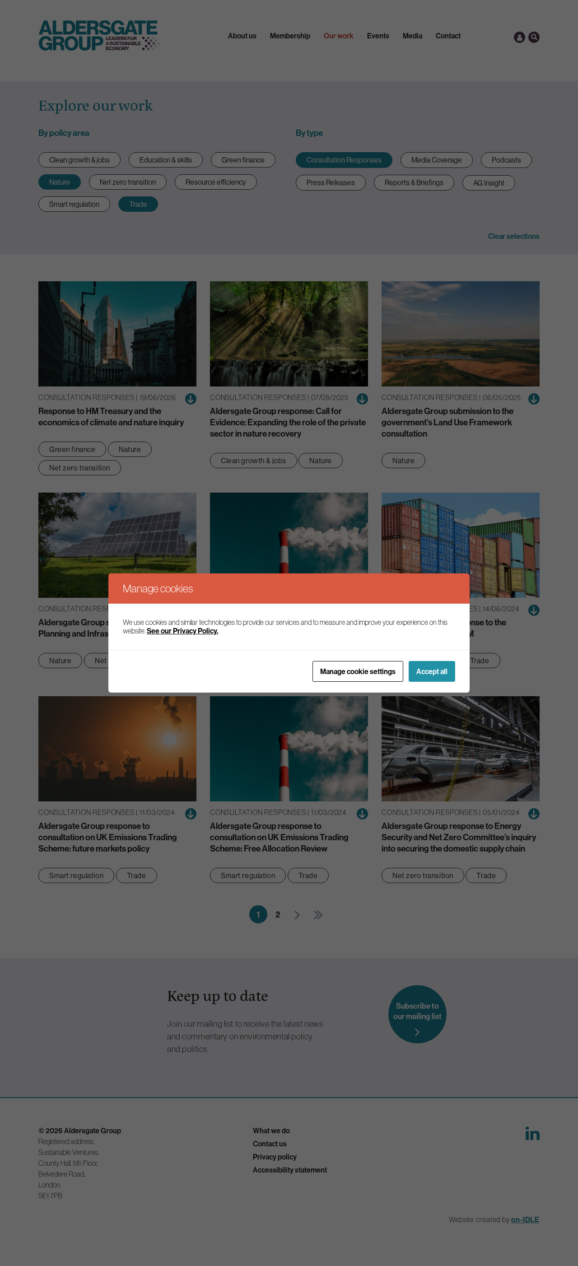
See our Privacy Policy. (182, 630)
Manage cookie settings (358, 671)
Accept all (431, 671)
